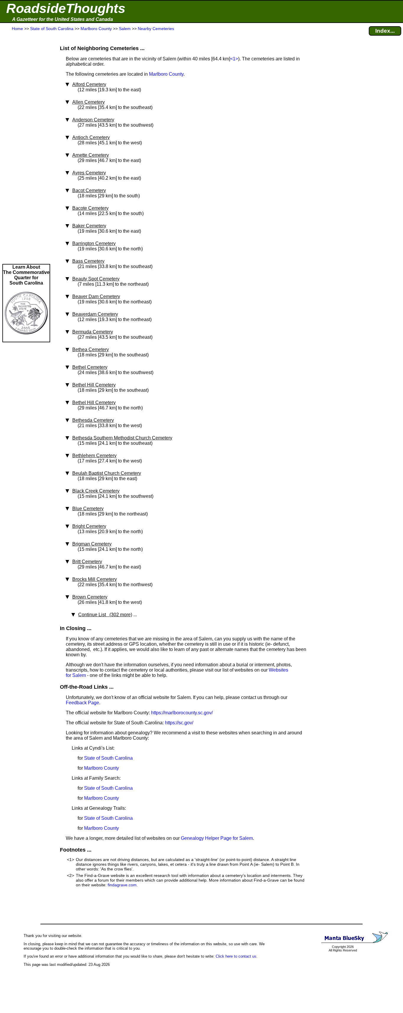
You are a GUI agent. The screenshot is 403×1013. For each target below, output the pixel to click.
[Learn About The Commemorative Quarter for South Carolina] (26, 338)
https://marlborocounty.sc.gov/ (182, 712)
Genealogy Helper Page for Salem (217, 838)
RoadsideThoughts (65, 8)
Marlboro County (166, 74)
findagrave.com (122, 885)
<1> (234, 58)
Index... (385, 31)
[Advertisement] (26, 148)
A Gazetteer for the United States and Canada (62, 19)
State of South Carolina (108, 758)
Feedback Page (82, 702)
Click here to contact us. (237, 956)
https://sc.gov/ (179, 722)
